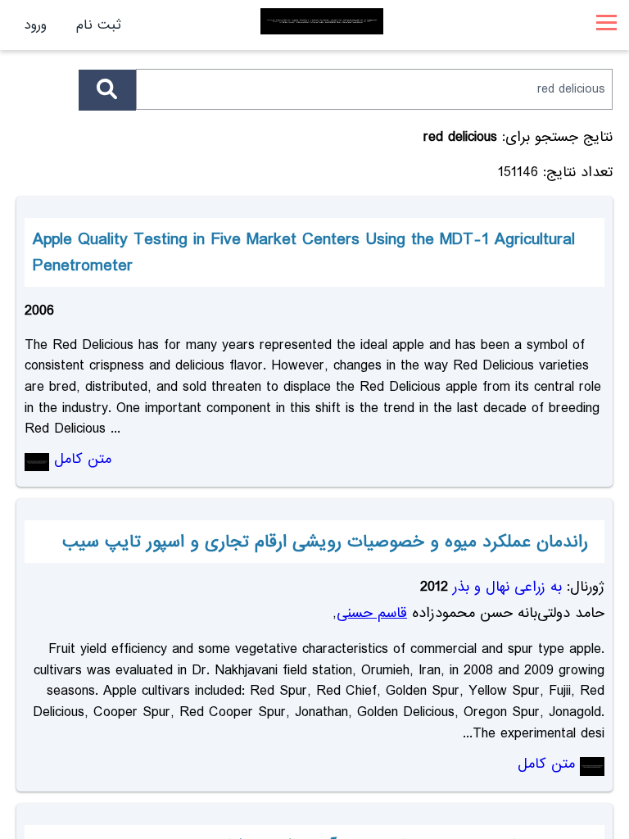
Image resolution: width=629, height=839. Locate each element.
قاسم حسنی (372, 613)
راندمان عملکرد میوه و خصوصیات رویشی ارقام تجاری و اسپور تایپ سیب (325, 541)
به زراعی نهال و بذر (507, 587)
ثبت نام (98, 25)
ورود (36, 25)
